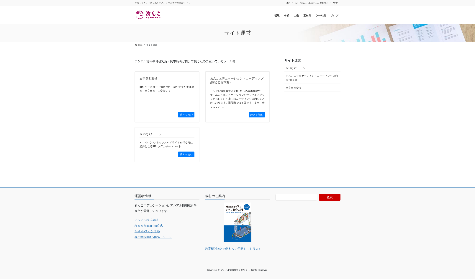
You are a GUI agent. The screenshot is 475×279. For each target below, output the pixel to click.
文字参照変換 (293, 87)
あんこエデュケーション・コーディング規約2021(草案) (312, 78)
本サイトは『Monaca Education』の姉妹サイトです (312, 2)
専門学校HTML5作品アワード (153, 237)
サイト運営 (292, 60)
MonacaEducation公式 (149, 226)
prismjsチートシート (298, 68)
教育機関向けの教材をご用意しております (233, 249)
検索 (330, 197)
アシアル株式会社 (146, 220)
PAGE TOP (461, 267)
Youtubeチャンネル (147, 231)
